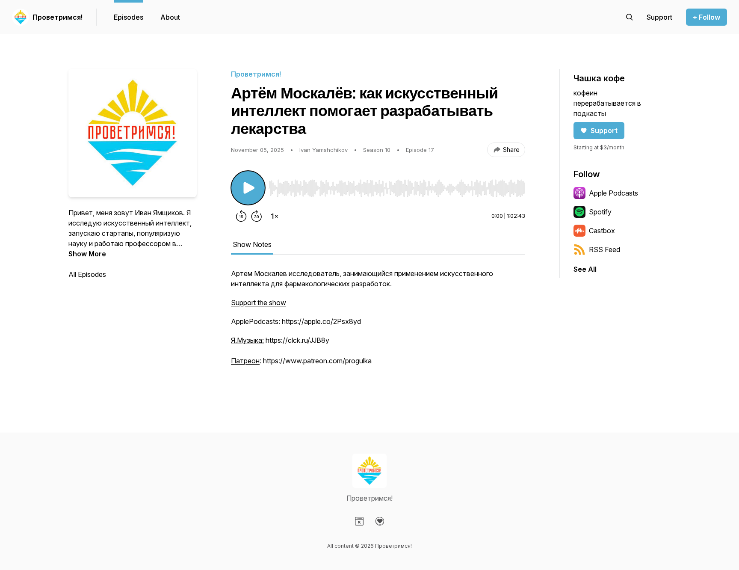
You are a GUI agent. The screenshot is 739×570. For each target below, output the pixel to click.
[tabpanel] (378, 326)
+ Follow (706, 17)
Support (604, 130)
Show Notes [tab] (252, 244)
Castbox (602, 230)
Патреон (245, 360)
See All (585, 269)
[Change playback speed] (274, 216)
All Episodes (87, 274)
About (170, 17)
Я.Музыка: (247, 340)
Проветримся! (58, 17)
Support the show (258, 302)
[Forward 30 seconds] (257, 216)
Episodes (128, 17)
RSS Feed (604, 249)
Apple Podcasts (613, 193)
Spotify (600, 212)
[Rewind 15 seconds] (241, 216)
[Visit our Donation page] (379, 521)
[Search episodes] (629, 17)
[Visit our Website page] (359, 521)
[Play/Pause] (248, 188)
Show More (87, 253)
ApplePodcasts (254, 321)
